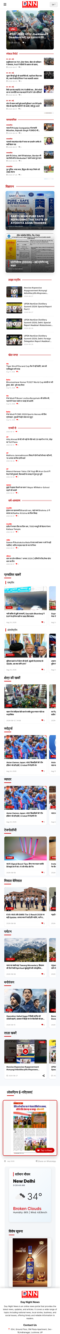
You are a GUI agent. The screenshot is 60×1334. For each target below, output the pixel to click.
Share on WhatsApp (46, 1161)
